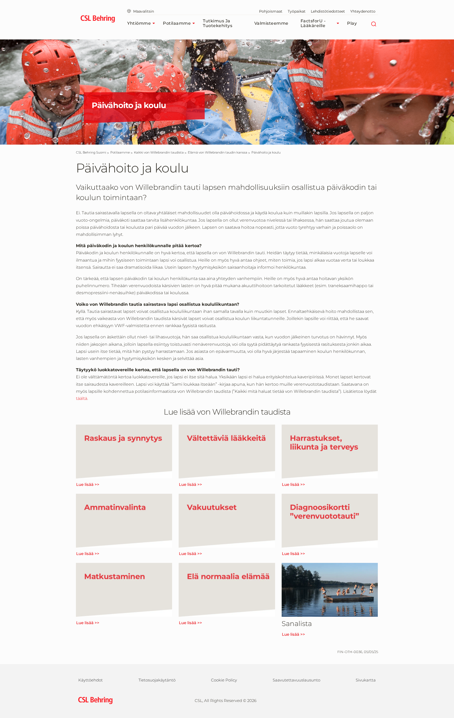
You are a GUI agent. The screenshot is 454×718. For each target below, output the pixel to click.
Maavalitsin (143, 11)
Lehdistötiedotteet (328, 11)
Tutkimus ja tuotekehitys (217, 23)
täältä (81, 398)
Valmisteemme (271, 23)
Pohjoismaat (270, 11)
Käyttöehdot (90, 680)
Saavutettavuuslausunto (296, 680)
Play (352, 23)
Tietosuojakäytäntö (157, 680)
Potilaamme (177, 23)
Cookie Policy (224, 680)
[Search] (373, 23)
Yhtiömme (139, 23)
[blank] (368, 699)
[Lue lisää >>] (124, 451)
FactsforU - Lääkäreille (313, 23)
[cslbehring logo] (97, 19)
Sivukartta (366, 680)
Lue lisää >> (87, 484)
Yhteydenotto (362, 11)
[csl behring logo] (94, 700)
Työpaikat (297, 11)
